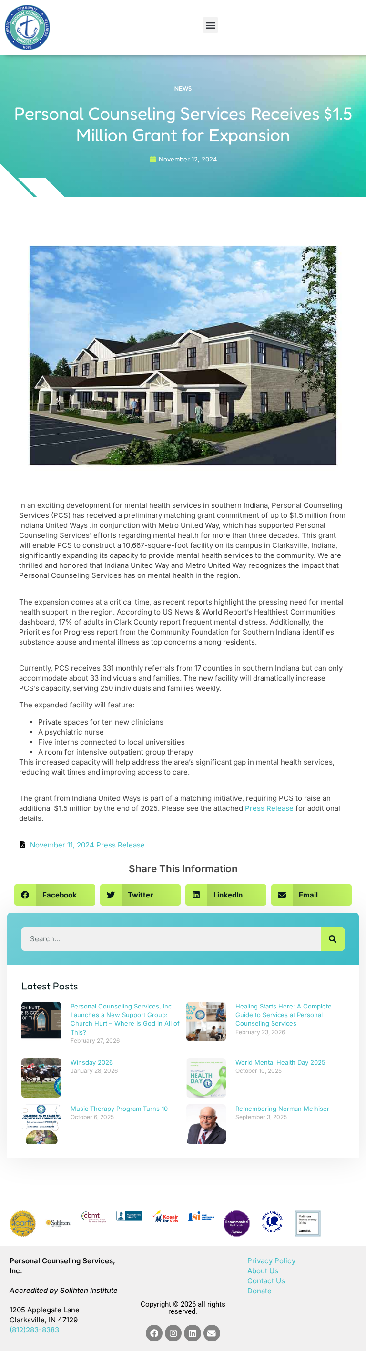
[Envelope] (211, 1333)
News (183, 88)
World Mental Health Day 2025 (280, 1062)
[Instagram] (173, 1333)
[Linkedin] (192, 1333)
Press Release (269, 808)
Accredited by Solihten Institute (64, 1290)
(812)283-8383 (34, 1329)
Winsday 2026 (92, 1062)
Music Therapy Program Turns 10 (119, 1108)
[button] (210, 25)
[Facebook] (154, 1333)
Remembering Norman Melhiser (282, 1108)
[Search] (333, 939)
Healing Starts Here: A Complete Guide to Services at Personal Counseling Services (283, 1014)
